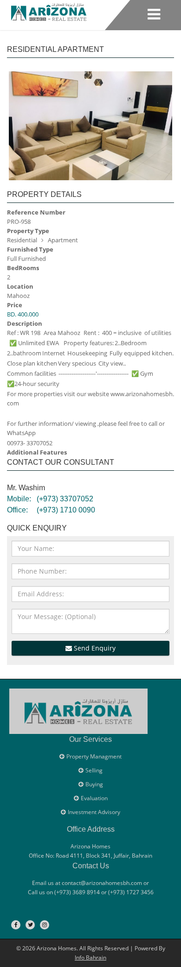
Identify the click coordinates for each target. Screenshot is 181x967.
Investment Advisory (94, 812)
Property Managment (94, 756)
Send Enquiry (94, 648)
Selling (94, 770)
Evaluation (94, 798)
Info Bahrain (90, 957)
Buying (94, 784)
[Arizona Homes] (48, 10)
